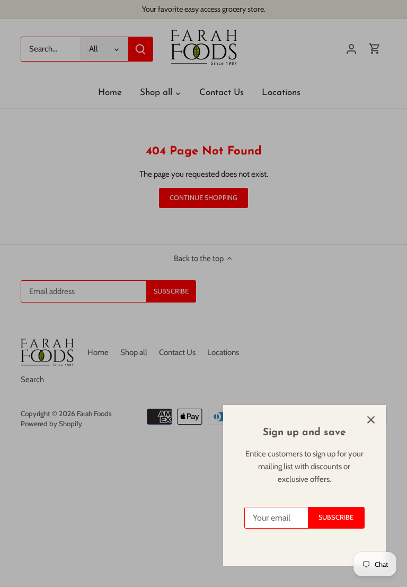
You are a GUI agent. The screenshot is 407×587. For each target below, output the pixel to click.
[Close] (371, 419)
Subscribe (335, 517)
